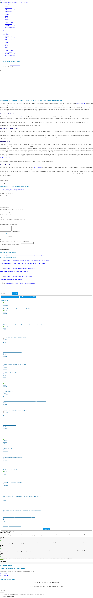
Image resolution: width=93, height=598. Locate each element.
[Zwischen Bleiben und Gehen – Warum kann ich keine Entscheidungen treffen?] (5, 307)
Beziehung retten (8, 8)
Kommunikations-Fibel (10, 27)
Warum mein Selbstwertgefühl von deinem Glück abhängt (15, 410)
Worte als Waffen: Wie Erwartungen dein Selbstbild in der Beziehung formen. (23, 263)
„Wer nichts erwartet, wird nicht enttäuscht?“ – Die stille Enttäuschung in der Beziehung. (22, 510)
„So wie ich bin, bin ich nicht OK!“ (17, 116)
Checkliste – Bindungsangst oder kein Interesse (15, 28)
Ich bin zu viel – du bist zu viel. (10, 372)
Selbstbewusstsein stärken (10, 9)
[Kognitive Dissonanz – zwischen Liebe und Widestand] (5, 362)
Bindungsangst (6, 6)
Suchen (2, 291)
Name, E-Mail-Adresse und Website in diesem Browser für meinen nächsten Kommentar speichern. (22, 247)
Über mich (7, 14)
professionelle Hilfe (37, 167)
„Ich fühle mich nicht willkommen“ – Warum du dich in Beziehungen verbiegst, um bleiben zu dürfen (24, 401)
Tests (4, 20)
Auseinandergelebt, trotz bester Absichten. (12, 526)
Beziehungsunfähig (6, 4)
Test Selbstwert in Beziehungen (11, 25)
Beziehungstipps (8, 17)
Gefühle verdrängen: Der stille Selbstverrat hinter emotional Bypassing (18, 437)
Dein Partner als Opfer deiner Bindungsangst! (12, 482)
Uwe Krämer (5, 12)
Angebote (7, 19)
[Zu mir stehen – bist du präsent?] (5, 468)
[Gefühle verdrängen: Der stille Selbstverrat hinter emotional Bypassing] (5, 436)
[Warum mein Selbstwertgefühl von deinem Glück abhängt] (5, 409)
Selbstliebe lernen (9, 11)
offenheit (16, 283)
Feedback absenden (15, 231)
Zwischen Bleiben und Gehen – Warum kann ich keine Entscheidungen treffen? (19, 308)
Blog (3, 30)
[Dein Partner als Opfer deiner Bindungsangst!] (5, 480)
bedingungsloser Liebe (80, 103)
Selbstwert (21, 283)
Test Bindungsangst (9, 22)
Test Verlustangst (8, 24)
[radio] (48, 198)
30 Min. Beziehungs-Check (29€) (28, 296)
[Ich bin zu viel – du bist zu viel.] (5, 370)
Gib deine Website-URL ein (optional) (8, 244)
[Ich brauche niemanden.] (5, 389)
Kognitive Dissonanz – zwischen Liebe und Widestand (14, 364)
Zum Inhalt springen (4, 0)
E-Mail (1, 590)
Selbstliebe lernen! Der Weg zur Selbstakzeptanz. (13, 457)
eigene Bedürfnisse (10, 283)
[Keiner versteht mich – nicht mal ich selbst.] (5, 350)
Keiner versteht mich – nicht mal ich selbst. (12, 352)
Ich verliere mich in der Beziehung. (10, 381)
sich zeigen (32, 283)
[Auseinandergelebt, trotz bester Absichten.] (5, 524)
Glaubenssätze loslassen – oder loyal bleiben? (14, 271)
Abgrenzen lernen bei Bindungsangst (11, 279)
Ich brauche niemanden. (8, 391)
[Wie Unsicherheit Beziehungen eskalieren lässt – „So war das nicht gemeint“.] (5, 515)
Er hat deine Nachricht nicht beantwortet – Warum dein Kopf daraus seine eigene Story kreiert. (23, 324)
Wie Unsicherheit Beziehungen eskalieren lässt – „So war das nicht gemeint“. (19, 517)
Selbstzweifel (27, 283)
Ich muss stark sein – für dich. (9, 425)
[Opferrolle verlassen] (5, 446)
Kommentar (2, 239)
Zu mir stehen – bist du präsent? (10, 469)
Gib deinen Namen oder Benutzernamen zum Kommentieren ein (13, 241)
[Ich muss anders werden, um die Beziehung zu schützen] (5, 336)
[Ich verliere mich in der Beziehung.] (5, 380)
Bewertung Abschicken (4, 207)
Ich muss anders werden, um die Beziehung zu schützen (14, 337)
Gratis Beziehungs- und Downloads (10, 296)
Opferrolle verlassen (7, 448)
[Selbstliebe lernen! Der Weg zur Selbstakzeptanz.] (5, 455)
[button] (46, 180)
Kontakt (6, 16)
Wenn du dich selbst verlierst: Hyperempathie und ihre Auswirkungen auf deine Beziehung (22, 496)
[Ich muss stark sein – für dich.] (5, 423)
